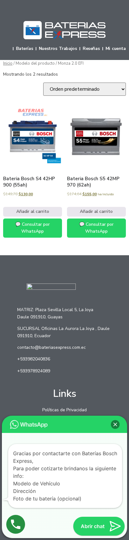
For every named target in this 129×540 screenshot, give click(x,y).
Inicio (8, 63)
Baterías (24, 48)
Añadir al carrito (32, 211)
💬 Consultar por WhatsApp (32, 227)
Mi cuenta (116, 48)
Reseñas (91, 48)
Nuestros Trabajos (58, 48)
